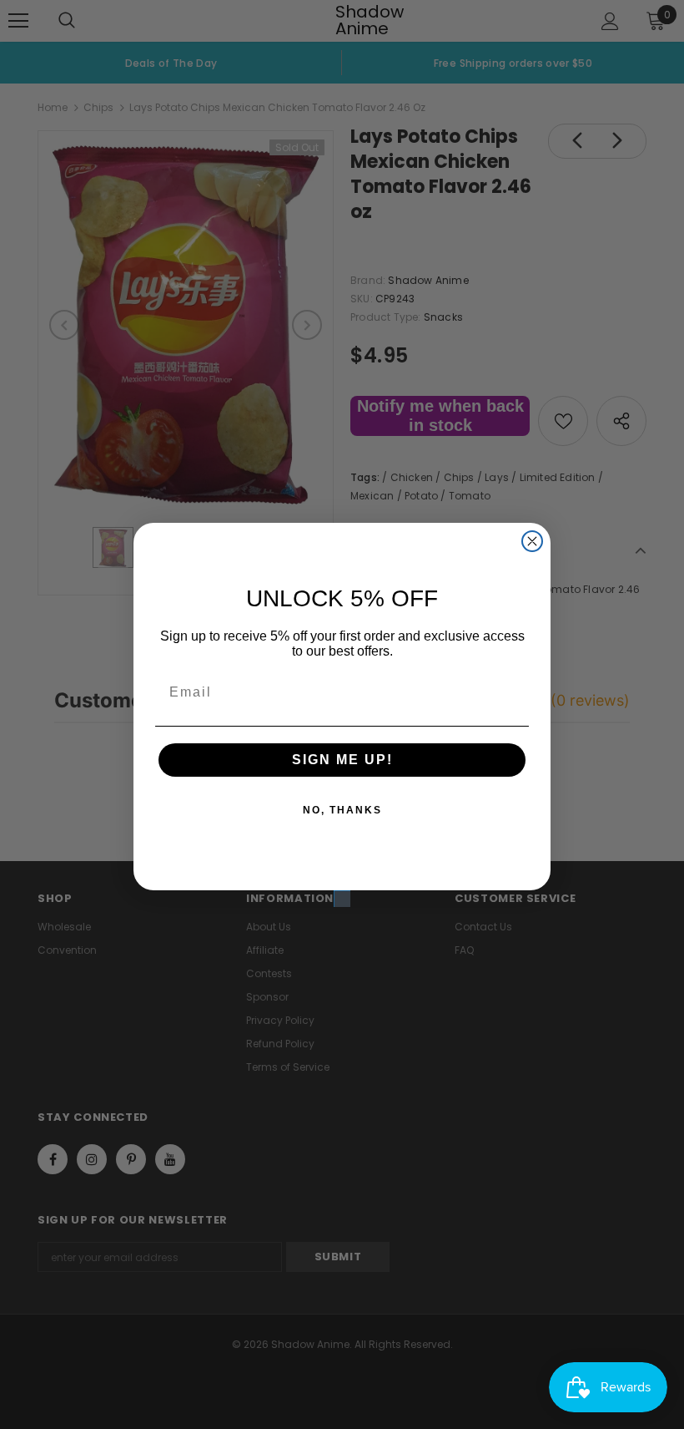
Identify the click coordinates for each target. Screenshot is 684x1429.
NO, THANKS (342, 810)
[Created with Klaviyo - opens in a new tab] (342, 898)
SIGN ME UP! (342, 760)
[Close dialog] (532, 541)
